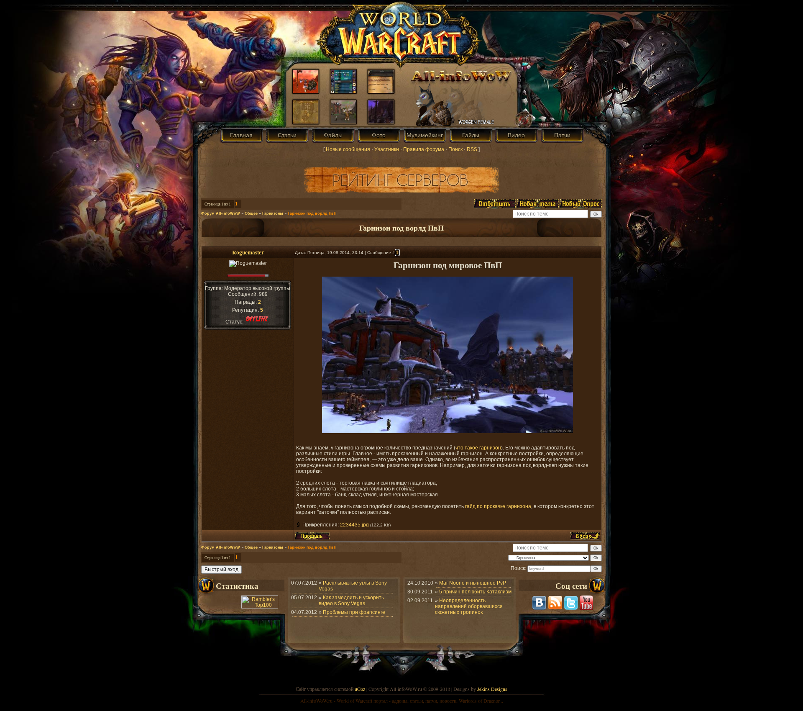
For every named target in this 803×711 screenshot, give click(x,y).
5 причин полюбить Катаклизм (475, 592)
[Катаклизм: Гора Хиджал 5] (381, 122)
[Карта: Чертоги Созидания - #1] (305, 122)
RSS (472, 149)
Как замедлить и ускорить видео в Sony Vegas (351, 600)
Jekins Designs (492, 688)
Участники (386, 149)
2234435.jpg (354, 525)
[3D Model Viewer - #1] (343, 91)
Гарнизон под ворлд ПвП (312, 213)
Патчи (562, 135)
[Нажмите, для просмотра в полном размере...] (447, 431)
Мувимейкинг (425, 135)
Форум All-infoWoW (220, 213)
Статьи (287, 135)
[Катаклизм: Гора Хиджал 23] (343, 122)
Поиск (455, 149)
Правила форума (423, 149)
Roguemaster (248, 252)
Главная (241, 135)
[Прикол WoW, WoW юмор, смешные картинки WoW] (381, 91)
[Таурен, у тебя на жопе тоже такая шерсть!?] (305, 91)
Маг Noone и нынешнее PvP (472, 583)
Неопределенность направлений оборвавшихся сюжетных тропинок (469, 606)
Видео (516, 135)
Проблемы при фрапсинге (354, 612)
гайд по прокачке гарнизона (498, 506)
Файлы (333, 135)
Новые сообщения (348, 149)
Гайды (470, 135)
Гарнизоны (272, 213)
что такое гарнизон (478, 448)
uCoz (360, 688)
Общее (251, 213)
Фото (379, 135)
